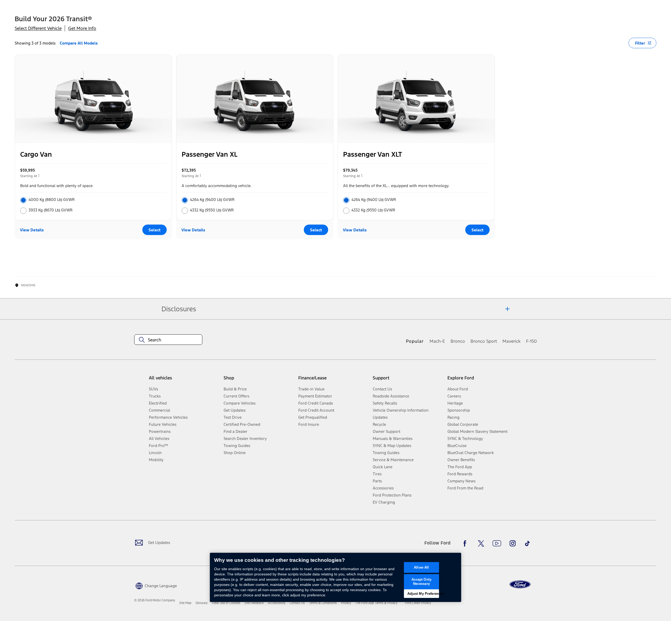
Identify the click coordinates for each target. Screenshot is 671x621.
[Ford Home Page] (520, 584)
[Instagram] (513, 543)
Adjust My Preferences (423, 594)
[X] (481, 543)
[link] (185, 603)
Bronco (458, 341)
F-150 (531, 341)
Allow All (421, 567)
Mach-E (437, 341)
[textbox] (168, 340)
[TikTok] (527, 543)
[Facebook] (466, 543)
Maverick (511, 341)
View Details (32, 229)
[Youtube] (497, 543)
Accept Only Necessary (421, 582)
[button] (155, 585)
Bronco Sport (483, 341)
